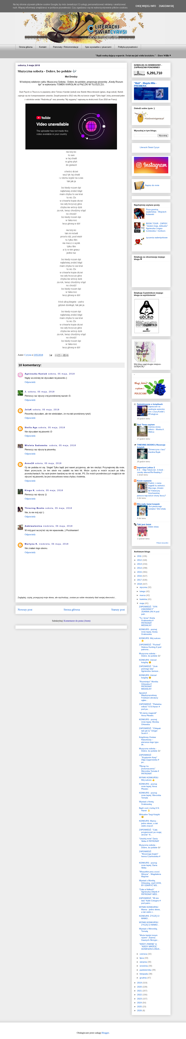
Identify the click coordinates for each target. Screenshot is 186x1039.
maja (142, 603)
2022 (139, 994)
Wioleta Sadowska (36, 445)
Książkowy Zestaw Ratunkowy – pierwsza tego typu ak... (149, 741)
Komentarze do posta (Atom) (77, 621)
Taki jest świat (144, 524)
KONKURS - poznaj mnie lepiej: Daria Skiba (148, 865)
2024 (139, 1002)
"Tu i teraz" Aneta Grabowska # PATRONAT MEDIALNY (147, 621)
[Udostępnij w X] (61, 355)
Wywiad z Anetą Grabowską (146, 802)
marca (143, 595)
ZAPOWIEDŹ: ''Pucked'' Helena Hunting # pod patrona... (150, 647)
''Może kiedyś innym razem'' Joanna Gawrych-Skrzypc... (149, 937)
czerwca (144, 954)
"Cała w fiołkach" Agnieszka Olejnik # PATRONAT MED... (149, 891)
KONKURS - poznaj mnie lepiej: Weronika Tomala (150, 795)
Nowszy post (25, 609)
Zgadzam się (166, 6)
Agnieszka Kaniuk (36, 374)
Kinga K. (30, 490)
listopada (144, 974)
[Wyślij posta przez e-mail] (50, 355)
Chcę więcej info (146, 6)
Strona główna (25, 47)
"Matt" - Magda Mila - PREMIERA (145, 84)
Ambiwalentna (33, 526)
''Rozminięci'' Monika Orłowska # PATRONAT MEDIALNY (148, 685)
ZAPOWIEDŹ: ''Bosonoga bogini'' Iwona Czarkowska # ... (149, 855)
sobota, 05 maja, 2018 (61, 374)
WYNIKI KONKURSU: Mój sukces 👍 (149, 778)
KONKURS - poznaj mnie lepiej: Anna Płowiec (148, 786)
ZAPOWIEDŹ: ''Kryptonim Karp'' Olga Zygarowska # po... (149, 758)
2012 (139, 560)
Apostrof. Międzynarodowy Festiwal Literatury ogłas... (148, 696)
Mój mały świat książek (148, 504)
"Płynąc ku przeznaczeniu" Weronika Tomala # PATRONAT (149, 770)
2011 (139, 556)
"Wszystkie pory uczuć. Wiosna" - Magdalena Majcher (150, 874)
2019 (139, 983)
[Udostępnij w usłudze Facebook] (64, 355)
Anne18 (29, 463)
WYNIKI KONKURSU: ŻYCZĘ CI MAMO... (149, 923)
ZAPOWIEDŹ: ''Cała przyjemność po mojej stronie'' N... (150, 832)
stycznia (144, 587)
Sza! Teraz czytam (146, 424)
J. (26, 391)
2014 (139, 568)
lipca (142, 958)
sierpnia (143, 962)
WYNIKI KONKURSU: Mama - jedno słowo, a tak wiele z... (149, 909)
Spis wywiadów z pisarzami (98, 47)
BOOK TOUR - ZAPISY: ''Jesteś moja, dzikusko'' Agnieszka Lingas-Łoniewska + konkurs (157, 227)
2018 (139, 584)
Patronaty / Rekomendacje (65, 47)
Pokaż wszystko (162, 543)
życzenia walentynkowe (157, 237)
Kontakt (42, 47)
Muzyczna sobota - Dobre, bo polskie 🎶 (149, 654)
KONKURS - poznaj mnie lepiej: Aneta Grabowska (148, 631)
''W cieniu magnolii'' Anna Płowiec (148, 714)
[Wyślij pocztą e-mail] (56, 355)
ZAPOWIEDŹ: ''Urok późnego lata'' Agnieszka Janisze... (149, 668)
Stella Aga (31, 427)
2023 (139, 999)
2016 (139, 576)
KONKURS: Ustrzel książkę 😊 (148, 661)
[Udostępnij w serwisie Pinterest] (67, 355)
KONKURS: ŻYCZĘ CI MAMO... (149, 917)
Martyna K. (31, 544)
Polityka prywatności (128, 47)
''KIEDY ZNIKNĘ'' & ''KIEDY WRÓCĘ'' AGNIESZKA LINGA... (150, 946)
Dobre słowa (153, 527)
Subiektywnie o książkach (150, 404)
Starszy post (118, 609)
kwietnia (144, 599)
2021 (139, 991)
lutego (143, 591)
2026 (139, 1010)
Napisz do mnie (151, 185)
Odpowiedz (30, 382)
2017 (139, 580)
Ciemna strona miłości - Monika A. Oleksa (156, 429)
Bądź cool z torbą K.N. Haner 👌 (149, 809)
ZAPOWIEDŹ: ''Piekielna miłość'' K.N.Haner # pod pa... (150, 706)
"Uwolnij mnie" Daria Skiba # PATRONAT (149, 839)
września (144, 966)
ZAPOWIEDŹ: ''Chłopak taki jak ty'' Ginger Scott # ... (150, 730)
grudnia (143, 978)
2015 (139, 572)
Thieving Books (34, 508)
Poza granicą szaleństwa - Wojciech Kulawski (156, 212)
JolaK (28, 409)
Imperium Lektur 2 (146, 467)
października (146, 970)
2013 (139, 564)
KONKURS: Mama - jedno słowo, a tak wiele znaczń (148, 823)
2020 (139, 987)
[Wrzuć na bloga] (59, 355)
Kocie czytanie (144, 481)
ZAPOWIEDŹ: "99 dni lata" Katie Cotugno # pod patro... (150, 900)
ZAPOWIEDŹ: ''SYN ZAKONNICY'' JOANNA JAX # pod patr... (149, 610)
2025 (139, 1006)
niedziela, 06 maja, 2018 (58, 526)
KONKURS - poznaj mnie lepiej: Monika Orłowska (149, 722)
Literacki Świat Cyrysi (149, 147)
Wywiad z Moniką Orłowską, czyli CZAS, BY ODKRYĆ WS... (150, 883)
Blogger (105, 1033)
